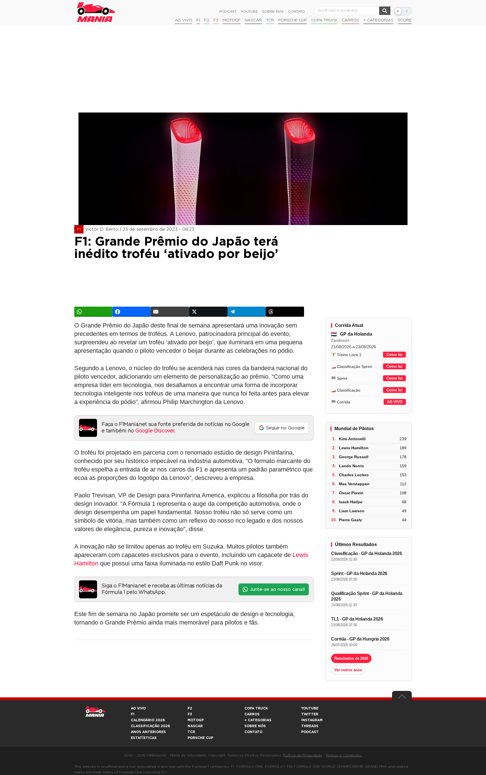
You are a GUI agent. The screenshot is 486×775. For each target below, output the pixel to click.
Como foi (394, 354)
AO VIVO (394, 402)
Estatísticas (144, 738)
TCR (270, 20)
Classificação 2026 (150, 726)
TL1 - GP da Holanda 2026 (357, 619)
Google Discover (154, 430)
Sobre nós (273, 11)
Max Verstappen (354, 484)
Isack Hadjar (351, 502)
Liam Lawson (351, 511)
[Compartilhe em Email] (170, 312)
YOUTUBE (309, 708)
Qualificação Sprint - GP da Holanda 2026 (366, 596)
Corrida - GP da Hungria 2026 (360, 639)
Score (405, 20)
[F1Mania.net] (96, 12)
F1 (198, 20)
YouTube (249, 11)
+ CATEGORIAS (378, 20)
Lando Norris (351, 466)
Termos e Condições (344, 755)
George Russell (353, 457)
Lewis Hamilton (353, 448)
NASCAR (253, 20)
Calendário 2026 (148, 720)
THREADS (309, 726)
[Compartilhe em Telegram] (247, 312)
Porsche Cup (292, 20)
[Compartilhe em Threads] (285, 312)
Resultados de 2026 (351, 658)
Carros (350, 20)
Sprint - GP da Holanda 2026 (359, 573)
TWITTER (309, 714)
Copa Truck (324, 20)
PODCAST (310, 732)
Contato (296, 11)
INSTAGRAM (312, 720)
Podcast (228, 11)
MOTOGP (196, 720)
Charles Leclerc (354, 475)
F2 (206, 20)
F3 (216, 20)
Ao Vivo (183, 20)
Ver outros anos (348, 670)
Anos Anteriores (148, 732)
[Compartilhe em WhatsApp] (93, 312)
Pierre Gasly (350, 520)
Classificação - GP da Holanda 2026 (366, 553)
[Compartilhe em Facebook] (131, 312)
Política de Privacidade (302, 755)
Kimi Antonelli (352, 439)
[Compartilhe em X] (208, 312)
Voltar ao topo (402, 698)
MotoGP (231, 20)
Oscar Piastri (351, 493)
